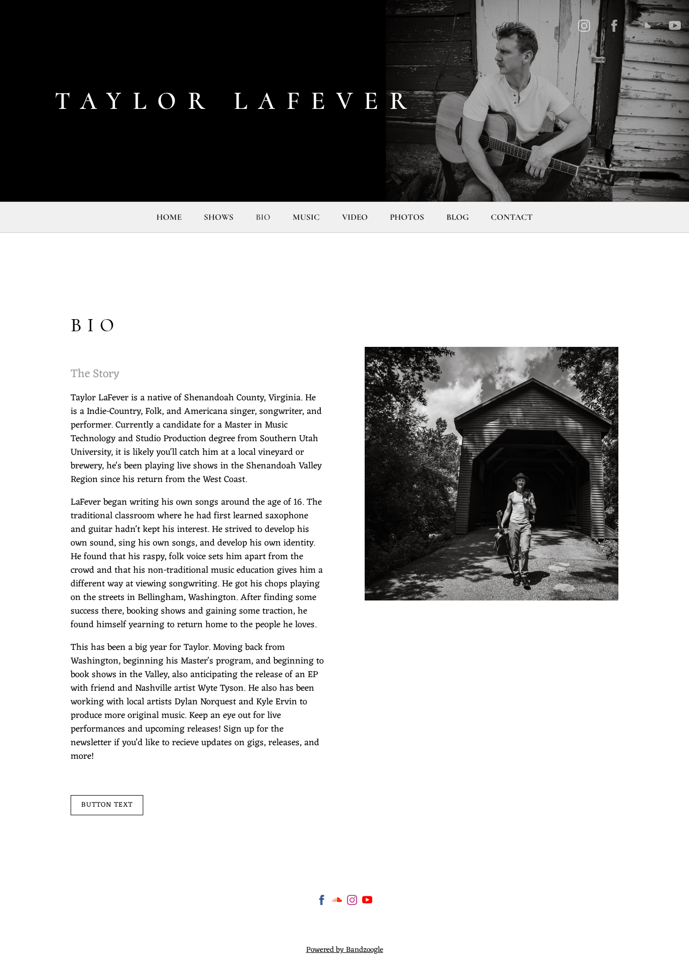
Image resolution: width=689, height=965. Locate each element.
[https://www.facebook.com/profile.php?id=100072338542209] (614, 26)
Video (355, 217)
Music (306, 217)
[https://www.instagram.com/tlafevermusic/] (584, 26)
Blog (457, 217)
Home (169, 217)
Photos (407, 217)
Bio (263, 217)
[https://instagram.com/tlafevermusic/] (352, 902)
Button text (107, 805)
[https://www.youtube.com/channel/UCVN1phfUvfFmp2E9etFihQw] (675, 26)
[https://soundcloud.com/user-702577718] (645, 26)
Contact (512, 217)
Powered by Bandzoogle (344, 950)
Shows (219, 217)
